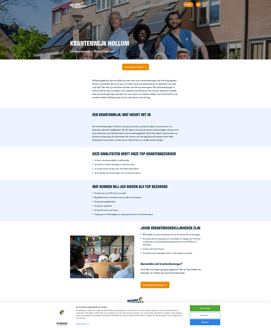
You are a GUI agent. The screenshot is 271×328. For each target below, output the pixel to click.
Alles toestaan (205, 308)
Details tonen (81, 324)
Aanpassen (204, 315)
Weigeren (205, 322)
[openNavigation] (198, 4)
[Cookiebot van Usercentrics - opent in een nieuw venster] (62, 323)
